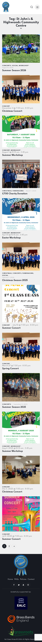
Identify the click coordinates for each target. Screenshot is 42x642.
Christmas (7, 191)
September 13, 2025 (20, 404)
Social (15, 65)
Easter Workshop (11, 238)
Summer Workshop (12, 155)
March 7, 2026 (31, 191)
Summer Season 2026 (14, 70)
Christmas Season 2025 (15, 280)
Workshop (24, 65)
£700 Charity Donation (14, 194)
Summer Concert (11, 328)
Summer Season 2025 (14, 407)
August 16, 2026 (7, 67)
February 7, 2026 (8, 277)
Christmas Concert (12, 111)
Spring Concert (10, 369)
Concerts (6, 65)
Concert (6, 106)
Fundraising (18, 191)
